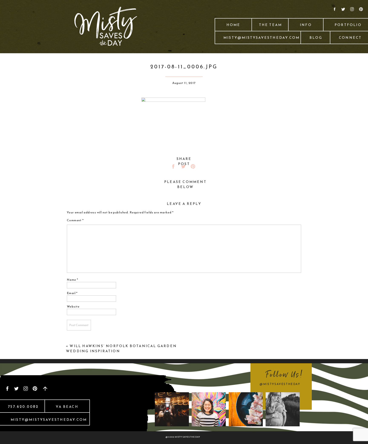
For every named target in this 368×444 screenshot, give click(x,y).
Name (72, 279)
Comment (75, 220)
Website (73, 306)
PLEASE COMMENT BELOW (185, 184)
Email (72, 293)
